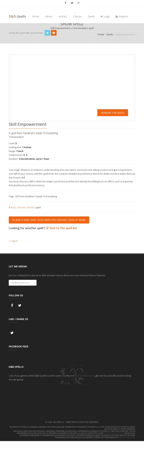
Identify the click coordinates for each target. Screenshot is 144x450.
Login (106, 16)
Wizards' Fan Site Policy (114, 433)
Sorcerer (21, 207)
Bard (13, 207)
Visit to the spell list (63, 228)
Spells (91, 16)
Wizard (31, 207)
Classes (77, 16)
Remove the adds (112, 112)
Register (123, 16)
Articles (63, 16)
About (48, 16)
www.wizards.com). (127, 437)
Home (35, 16)
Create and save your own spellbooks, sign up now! (49, 220)
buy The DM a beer (84, 375)
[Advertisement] (72, 84)
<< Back (13, 241)
